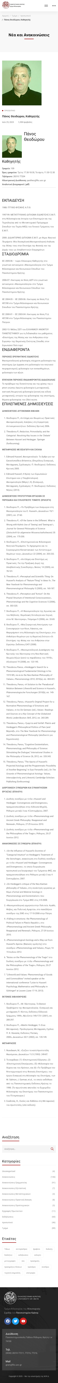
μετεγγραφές (10, 1261)
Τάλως (7, 1249)
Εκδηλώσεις (28, 1217)
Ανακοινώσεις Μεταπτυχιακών (28, 1194)
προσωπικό (25, 16)
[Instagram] (10, 1326)
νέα (23, 1261)
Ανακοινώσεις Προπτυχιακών (28, 1205)
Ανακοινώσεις (28, 1177)
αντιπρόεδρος (21, 1249)
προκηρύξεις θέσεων (13, 1267)
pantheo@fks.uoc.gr (36, 180)
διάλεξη (49, 1249)
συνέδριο (45, 1267)
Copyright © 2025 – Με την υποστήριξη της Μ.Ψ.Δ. (29, 1376)
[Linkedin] (13, 1326)
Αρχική (5, 16)
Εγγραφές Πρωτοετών (28, 1211)
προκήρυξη (34, 1261)
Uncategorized (28, 1171)
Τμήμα (14, 16)
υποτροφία (30, 1273)
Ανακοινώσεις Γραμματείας (28, 1182)
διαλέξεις (8, 1255)
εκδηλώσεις (23, 1255)
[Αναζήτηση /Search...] (29, 1149)
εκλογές (37, 1255)
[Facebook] (4, 1326)
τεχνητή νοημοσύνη (12, 1273)
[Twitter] (7, 1326)
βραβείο (36, 1249)
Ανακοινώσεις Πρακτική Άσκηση (28, 1200)
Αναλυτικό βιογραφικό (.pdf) (15, 184)
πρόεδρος (32, 1267)
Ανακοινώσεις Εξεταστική (28, 1188)
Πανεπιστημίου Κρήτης (27, 1313)
